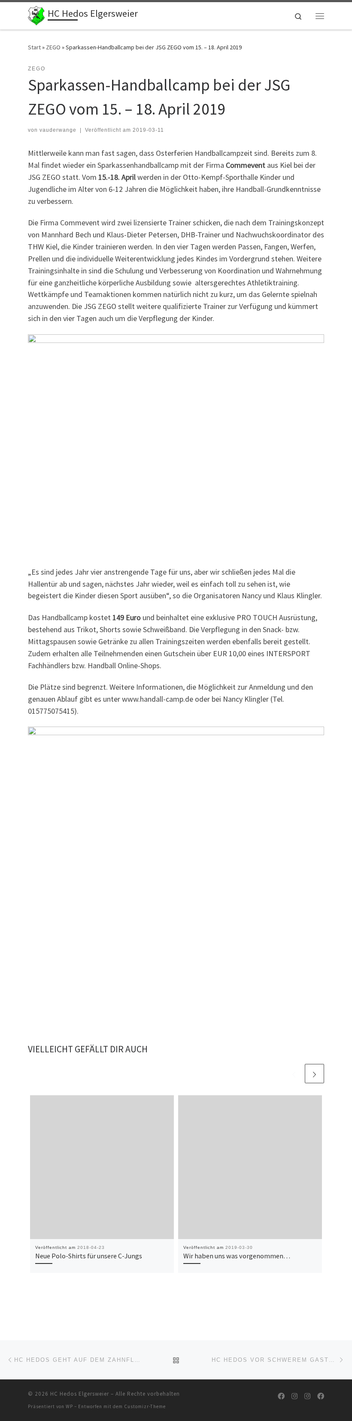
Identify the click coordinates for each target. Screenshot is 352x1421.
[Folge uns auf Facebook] (281, 1396)
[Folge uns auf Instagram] (294, 1396)
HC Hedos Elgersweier (79, 1393)
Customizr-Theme (145, 1406)
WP (69, 1406)
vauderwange (57, 130)
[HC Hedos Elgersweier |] (36, 15)
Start (34, 47)
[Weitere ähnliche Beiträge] (314, 1073)
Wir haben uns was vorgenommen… (236, 1255)
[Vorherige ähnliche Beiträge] (293, 1073)
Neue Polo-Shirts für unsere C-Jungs (88, 1255)
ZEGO (53, 47)
